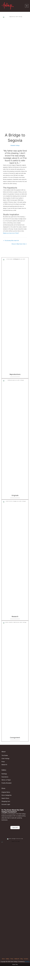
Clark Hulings (5, 758)
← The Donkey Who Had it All (11, 240)
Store (3, 958)
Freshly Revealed (6, 783)
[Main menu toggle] (26, 6)
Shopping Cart (6, 801)
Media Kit (4, 764)
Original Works (6, 792)
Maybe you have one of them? (11, 233)
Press (3, 761)
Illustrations (5, 777)
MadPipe (27, 961)
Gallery (7, 958)
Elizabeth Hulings (15, 145)
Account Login (6, 804)
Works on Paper (6, 780)
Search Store (5, 798)
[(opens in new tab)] (15, 897)
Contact (26, 958)
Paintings (4, 774)
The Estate (5, 755)
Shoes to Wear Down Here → (19, 244)
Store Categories (6, 795)
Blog (21, 958)
